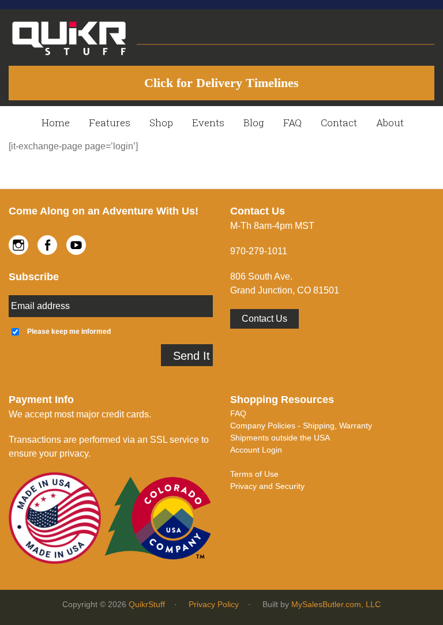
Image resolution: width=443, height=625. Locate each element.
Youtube (76, 245)
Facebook (47, 245)
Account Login (256, 449)
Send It (191, 355)
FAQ (238, 413)
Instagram (18, 245)
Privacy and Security (267, 486)
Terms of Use (254, 474)
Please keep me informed (69, 331)
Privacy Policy (214, 604)
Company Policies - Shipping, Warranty (301, 425)
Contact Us (264, 318)
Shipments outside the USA (280, 437)
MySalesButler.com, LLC (336, 604)
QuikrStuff (147, 604)
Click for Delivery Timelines (221, 83)
